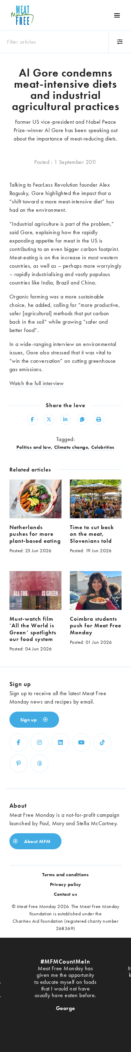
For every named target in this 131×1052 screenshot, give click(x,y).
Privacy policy (65, 884)
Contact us (65, 894)
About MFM (37, 841)
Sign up (29, 719)
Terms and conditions (65, 874)
